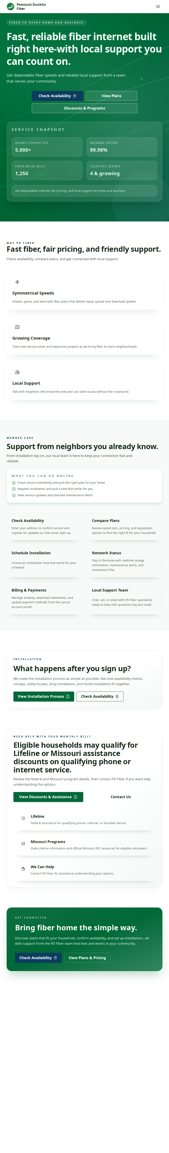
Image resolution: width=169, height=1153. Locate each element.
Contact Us (121, 796)
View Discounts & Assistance (45, 796)
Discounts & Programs (84, 108)
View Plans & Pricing (87, 957)
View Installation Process (41, 696)
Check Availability (55, 95)
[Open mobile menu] (158, 6)
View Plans (111, 95)
